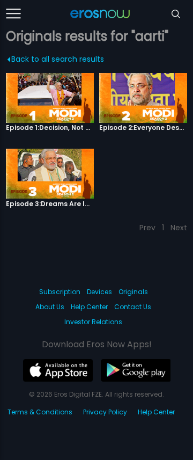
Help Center (89, 306)
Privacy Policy (105, 412)
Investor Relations (93, 321)
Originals (133, 291)
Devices (99, 291)
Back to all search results (57, 59)
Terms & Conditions (40, 412)
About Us (49, 306)
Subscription (59, 291)
